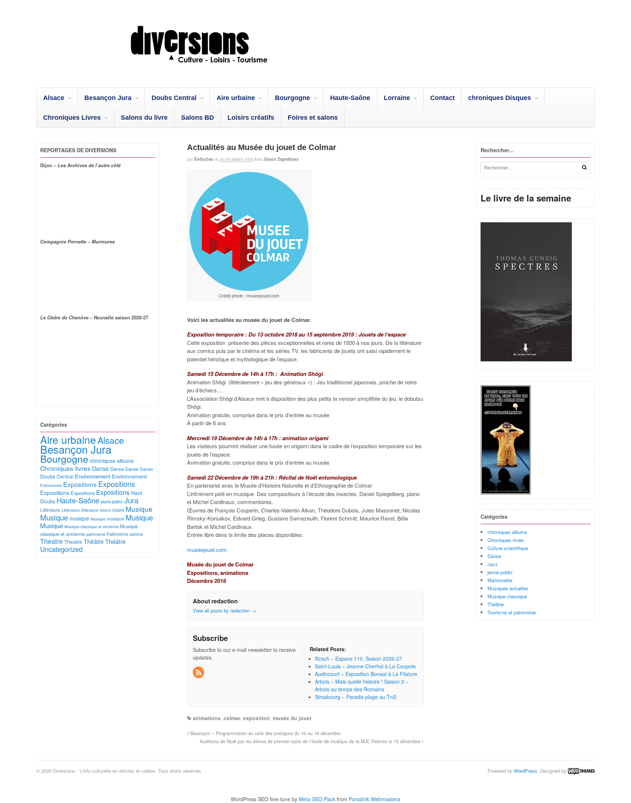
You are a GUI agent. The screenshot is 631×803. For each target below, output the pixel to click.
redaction (203, 159)
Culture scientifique (507, 548)
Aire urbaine (236, 97)
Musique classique (507, 596)
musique (79, 518)
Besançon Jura (107, 97)
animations (207, 718)
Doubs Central (174, 97)
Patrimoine (117, 534)
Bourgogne (292, 97)
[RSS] (199, 672)
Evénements (51, 485)
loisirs (105, 510)
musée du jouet (292, 718)
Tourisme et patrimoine (511, 612)
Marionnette (499, 580)
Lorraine (397, 97)
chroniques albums (507, 532)
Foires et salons (313, 117)
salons (136, 534)
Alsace (53, 97)
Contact (442, 97)
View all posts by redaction (224, 610)
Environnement (92, 476)
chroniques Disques (499, 97)
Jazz (492, 564)
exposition (256, 718)
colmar (231, 718)
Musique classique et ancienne (91, 526)
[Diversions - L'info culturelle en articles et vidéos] (218, 69)
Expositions (288, 159)
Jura (131, 500)
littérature (89, 510)
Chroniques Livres (72, 117)
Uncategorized (61, 549)
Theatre (51, 541)
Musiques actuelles (507, 588)
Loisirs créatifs (250, 117)
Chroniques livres (505, 540)
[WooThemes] (581, 770)
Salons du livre (144, 117)
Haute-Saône (350, 97)
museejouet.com (207, 549)
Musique (139, 509)
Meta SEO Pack (317, 799)
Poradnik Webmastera (374, 799)
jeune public (500, 572)
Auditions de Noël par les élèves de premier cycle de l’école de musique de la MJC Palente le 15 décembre (311, 741)
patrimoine (95, 534)
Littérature (50, 510)
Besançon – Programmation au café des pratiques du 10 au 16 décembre (265, 733)
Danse (494, 556)
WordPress (525, 770)
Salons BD (197, 117)
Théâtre (495, 604)
